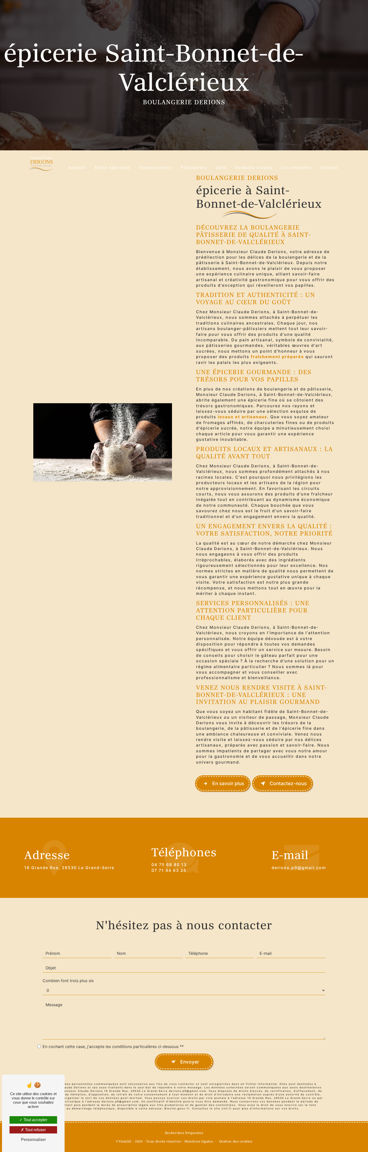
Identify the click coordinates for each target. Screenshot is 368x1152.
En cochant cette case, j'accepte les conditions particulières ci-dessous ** (113, 1046)
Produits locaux (253, 168)
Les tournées (296, 168)
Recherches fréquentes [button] (184, 1133)
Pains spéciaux (112, 168)
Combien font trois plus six (68, 980)
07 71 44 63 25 (169, 870)
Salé (221, 168)
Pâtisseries (194, 168)
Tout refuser (35, 1130)
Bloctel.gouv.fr (177, 1108)
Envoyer (189, 1062)
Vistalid (125, 1141)
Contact (329, 168)
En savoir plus (228, 783)
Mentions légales (199, 1141)
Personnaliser (33, 1139)
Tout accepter (35, 1120)
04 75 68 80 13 (169, 864)
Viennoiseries (155, 168)
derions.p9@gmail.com (299, 867)
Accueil (77, 168)
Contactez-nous (288, 783)
